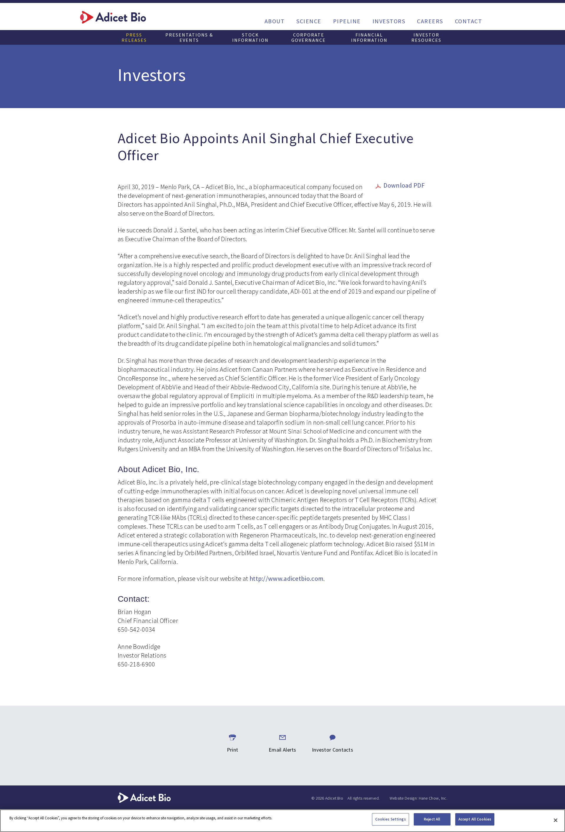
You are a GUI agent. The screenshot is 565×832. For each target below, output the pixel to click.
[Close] (555, 820)
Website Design (403, 798)
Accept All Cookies (474, 819)
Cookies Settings (390, 819)
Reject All (432, 819)
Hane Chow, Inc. (433, 798)
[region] (282, 820)
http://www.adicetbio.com (286, 578)
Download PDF (404, 185)
